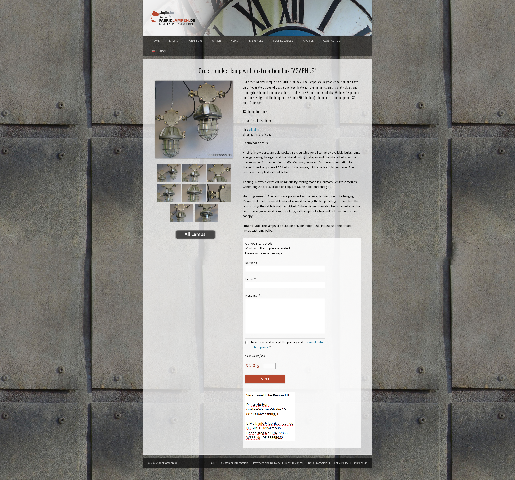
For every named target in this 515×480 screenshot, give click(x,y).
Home (156, 40)
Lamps (173, 40)
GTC (213, 463)
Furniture (195, 40)
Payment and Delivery (266, 463)
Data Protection (317, 463)
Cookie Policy (340, 463)
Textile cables (283, 40)
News (234, 40)
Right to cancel (294, 463)
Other (216, 40)
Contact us (331, 40)
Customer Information (234, 463)
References (255, 40)
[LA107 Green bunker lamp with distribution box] (194, 119)
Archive (308, 40)
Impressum (360, 463)
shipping (254, 129)
